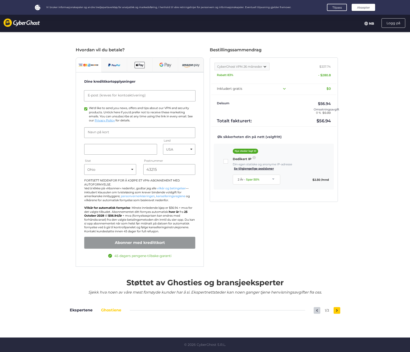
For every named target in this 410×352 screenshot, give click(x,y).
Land (167, 141)
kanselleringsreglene (170, 196)
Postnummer (153, 161)
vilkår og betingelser (171, 188)
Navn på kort (98, 132)
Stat (88, 161)
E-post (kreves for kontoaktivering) (117, 95)
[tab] (88, 65)
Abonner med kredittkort (140, 242)
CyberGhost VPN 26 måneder (240, 66)
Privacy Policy (105, 120)
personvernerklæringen (138, 196)
